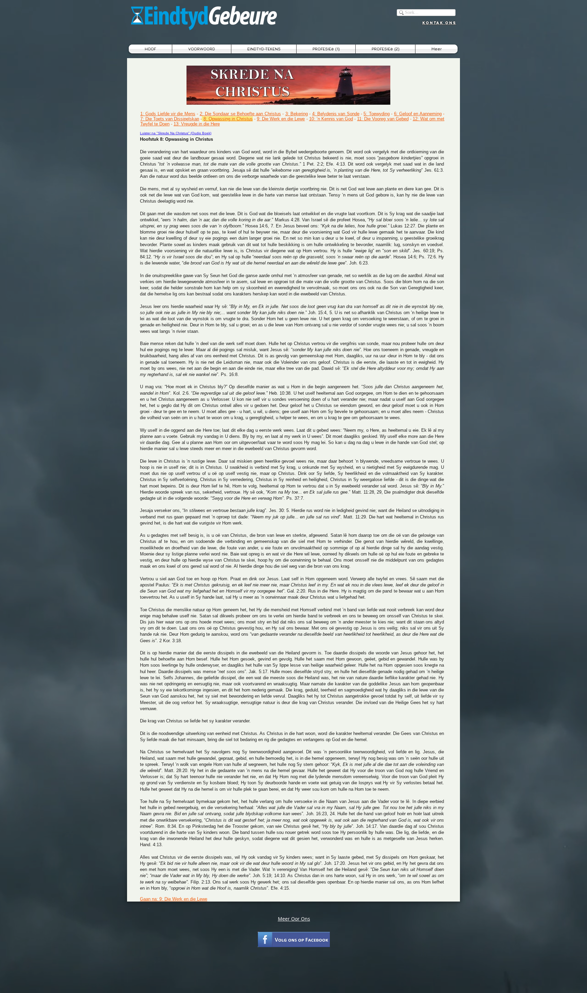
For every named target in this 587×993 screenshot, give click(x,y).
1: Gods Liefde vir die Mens (167, 113)
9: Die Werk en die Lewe (281, 118)
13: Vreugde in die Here (197, 123)
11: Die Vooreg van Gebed (382, 118)
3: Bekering (296, 113)
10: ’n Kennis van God (331, 118)
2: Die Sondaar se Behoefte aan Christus (240, 113)
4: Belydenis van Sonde (335, 113)
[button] (263, 49)
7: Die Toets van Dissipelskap (169, 118)
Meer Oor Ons (294, 918)
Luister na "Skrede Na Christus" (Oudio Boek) (175, 133)
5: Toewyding (376, 113)
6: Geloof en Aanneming (418, 113)
